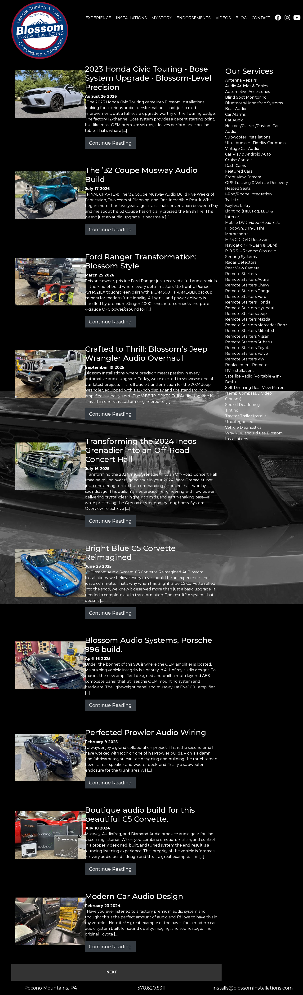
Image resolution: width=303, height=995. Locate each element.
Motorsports (236, 234)
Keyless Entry (238, 205)
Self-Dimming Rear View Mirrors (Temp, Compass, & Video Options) (255, 393)
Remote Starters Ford (246, 296)
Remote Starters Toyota (248, 347)
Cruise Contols (238, 160)
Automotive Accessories (247, 91)
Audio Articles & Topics (246, 86)
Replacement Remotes (247, 365)
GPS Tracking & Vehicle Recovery (256, 182)
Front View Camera (243, 177)
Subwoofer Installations (247, 137)
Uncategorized (239, 421)
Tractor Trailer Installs (245, 416)
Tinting (232, 410)
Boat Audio (235, 108)
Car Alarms (235, 114)
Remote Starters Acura (247, 279)
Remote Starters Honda (247, 302)
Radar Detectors (240, 262)
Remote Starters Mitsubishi (250, 330)
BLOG (241, 18)
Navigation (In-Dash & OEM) (251, 245)
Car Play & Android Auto (248, 154)
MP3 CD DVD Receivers (247, 239)
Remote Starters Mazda (247, 319)
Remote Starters (241, 274)
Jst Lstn (232, 200)
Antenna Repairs (241, 80)
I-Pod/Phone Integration (248, 194)
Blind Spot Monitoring (246, 97)
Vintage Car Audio (242, 148)
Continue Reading (110, 143)
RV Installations (239, 370)
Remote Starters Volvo (246, 353)
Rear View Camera (242, 268)
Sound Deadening (242, 404)
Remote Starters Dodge (248, 291)
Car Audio (234, 120)
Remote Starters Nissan (247, 336)
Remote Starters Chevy (247, 285)
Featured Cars (238, 171)
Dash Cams (235, 165)
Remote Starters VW (244, 359)
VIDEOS (223, 18)
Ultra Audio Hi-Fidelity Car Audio (255, 143)
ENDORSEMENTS (194, 18)
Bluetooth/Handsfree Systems (254, 103)
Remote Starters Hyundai (249, 308)
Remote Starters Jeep (246, 313)
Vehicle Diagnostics (243, 427)
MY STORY (162, 18)
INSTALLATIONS (131, 18)
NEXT (112, 972)
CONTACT (261, 18)
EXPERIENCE (98, 18)
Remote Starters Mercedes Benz (256, 325)
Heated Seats (237, 188)
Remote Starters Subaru (248, 342)
